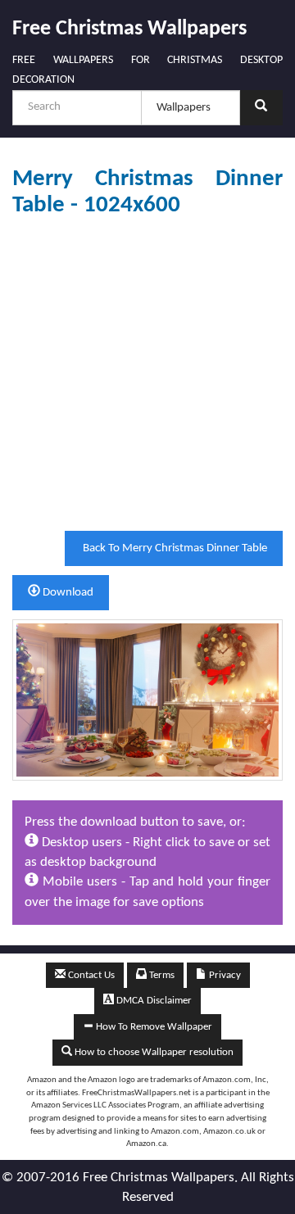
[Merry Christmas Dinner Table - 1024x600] (147, 700)
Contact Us (90, 975)
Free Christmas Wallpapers (129, 29)
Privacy (223, 975)
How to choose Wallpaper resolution (153, 1052)
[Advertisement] (147, 374)
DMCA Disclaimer (153, 1000)
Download (66, 593)
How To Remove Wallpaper (152, 1026)
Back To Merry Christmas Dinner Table (173, 548)
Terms (161, 975)
